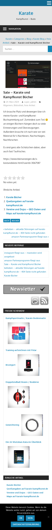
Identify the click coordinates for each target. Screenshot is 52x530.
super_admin (30, 102)
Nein (30, 518)
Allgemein (8, 105)
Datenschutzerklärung (26, 524)
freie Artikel (29, 105)
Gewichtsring (12, 424)
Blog (29, 38)
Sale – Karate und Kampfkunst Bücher (22, 264)
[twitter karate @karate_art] (35, 300)
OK (20, 518)
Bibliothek (18, 105)
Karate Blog (38, 38)
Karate (26, 13)
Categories (19, 38)
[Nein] (48, 516)
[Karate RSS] (44, 300)
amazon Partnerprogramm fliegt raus (29, 236)
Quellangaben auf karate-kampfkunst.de (27, 488)
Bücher (15, 221)
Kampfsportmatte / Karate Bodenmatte (26, 318)
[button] (49, 3)
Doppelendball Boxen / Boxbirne (22, 382)
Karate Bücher (14, 197)
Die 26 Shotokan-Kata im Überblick (23, 442)
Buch (6, 221)
